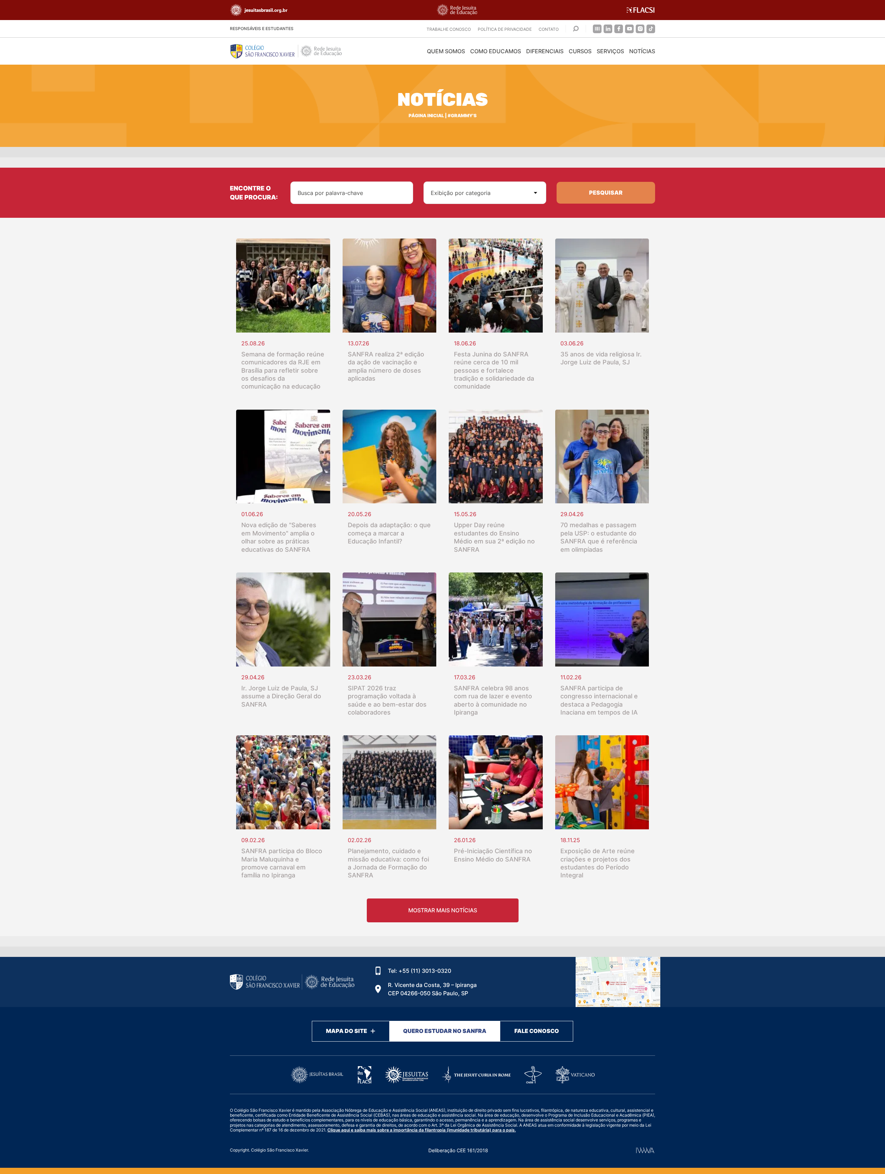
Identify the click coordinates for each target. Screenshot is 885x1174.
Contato (549, 29)
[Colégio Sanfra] (292, 51)
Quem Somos (446, 51)
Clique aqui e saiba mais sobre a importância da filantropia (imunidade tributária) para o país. (421, 1130)
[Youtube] (629, 29)
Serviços (610, 51)
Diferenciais (544, 51)
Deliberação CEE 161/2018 (458, 1150)
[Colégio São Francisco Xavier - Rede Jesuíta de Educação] (618, 982)
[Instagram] (640, 29)
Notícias (642, 51)
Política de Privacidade (505, 29)
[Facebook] (618, 29)
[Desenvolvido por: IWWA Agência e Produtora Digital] (645, 1150)
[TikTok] (650, 29)
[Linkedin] (608, 29)
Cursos (580, 51)
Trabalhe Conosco (449, 29)
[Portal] (597, 29)
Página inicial (426, 115)
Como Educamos (495, 51)
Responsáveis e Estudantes (262, 28)
